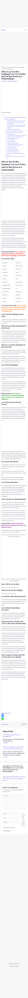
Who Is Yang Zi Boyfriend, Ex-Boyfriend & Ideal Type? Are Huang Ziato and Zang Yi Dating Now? (13, 308)
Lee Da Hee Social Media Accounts (14, 151)
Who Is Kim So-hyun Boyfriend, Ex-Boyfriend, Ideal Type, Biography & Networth (13, 253)
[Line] (14, 719)
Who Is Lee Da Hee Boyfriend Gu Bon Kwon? (15, 130)
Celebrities (9, 81)
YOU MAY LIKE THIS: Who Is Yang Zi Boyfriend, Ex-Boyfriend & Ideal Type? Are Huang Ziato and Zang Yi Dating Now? (16, 126)
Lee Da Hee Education (11, 141)
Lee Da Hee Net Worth (11, 139)
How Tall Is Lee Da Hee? (12, 147)
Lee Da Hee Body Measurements (13, 150)
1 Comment (3, 81)
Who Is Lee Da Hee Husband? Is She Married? (15, 132)
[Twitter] (14, 717)
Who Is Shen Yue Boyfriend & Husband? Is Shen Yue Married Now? (13, 525)
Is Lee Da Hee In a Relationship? (12, 142)
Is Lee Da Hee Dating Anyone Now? (13, 129)
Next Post (24, 724)
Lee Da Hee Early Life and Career (13, 138)
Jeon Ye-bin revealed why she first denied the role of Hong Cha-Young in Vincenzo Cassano (14, 753)
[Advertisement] (14, 14)
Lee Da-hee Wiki (10, 123)
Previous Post (4, 724)
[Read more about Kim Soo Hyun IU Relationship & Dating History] (14, 735)
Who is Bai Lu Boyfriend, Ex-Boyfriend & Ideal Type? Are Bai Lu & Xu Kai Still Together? (12, 396)
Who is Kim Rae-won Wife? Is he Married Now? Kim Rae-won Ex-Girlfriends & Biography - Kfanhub (14, 778)
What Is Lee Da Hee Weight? (13, 148)
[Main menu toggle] (25, 30)
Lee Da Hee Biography (11, 134)
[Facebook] (14, 715)
